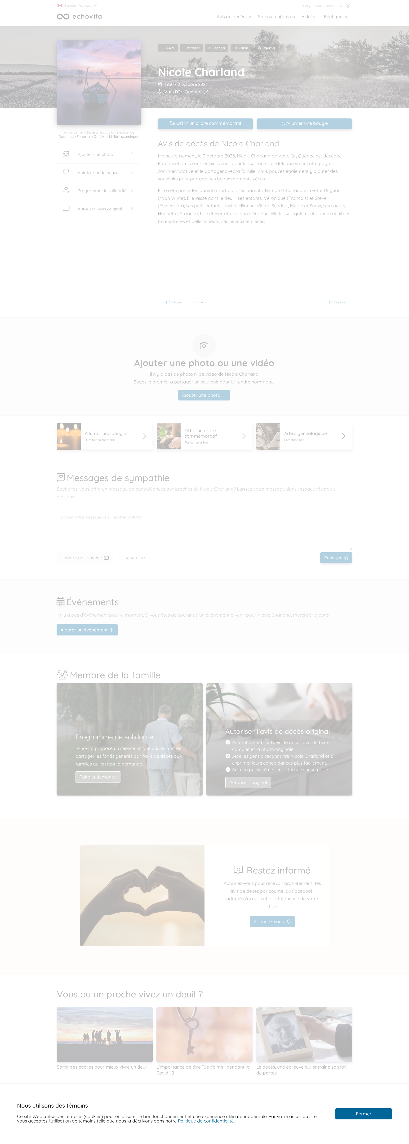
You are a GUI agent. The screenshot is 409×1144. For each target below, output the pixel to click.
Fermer (363, 1114)
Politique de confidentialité (206, 1121)
